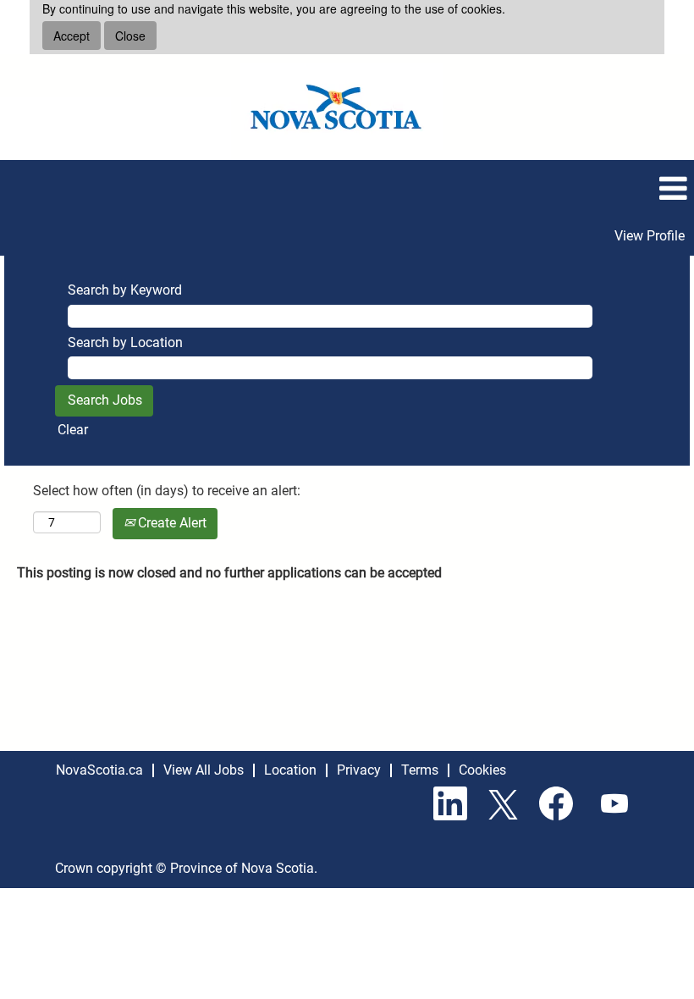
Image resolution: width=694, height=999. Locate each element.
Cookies (482, 770)
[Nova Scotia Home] (341, 107)
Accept (71, 35)
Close (130, 35)
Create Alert (171, 523)
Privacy (359, 770)
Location (290, 770)
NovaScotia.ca (99, 770)
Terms (419, 770)
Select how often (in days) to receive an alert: (166, 491)
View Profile (649, 236)
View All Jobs (203, 770)
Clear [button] (73, 430)
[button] (347, 188)
